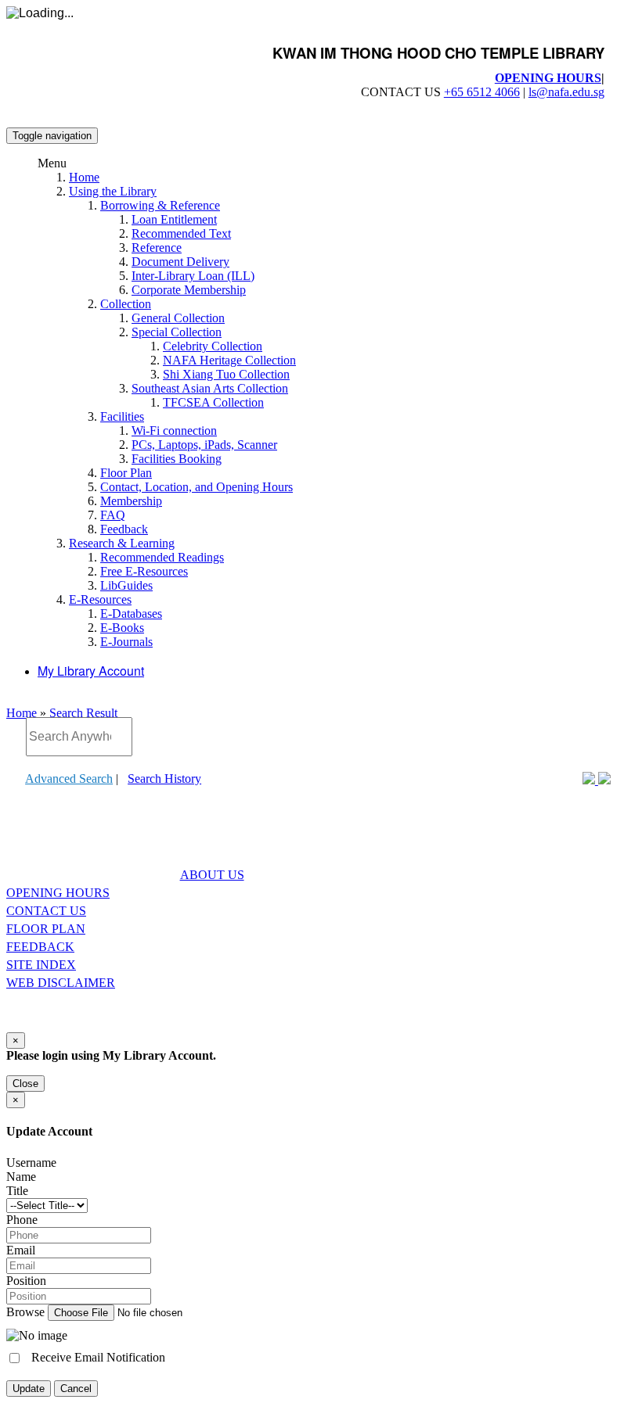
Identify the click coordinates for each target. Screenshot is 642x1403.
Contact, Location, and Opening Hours (196, 486)
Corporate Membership (189, 289)
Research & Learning (122, 543)
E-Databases (131, 613)
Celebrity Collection (212, 346)
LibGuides (126, 585)
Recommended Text (181, 233)
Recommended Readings (162, 557)
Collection (125, 303)
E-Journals (126, 641)
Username (31, 1162)
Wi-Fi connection (174, 430)
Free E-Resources (144, 571)
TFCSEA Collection (213, 402)
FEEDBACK (40, 946)
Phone (22, 1219)
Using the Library (113, 191)
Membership (131, 501)
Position (26, 1280)
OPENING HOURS (548, 77)
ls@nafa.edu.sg (566, 92)
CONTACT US (46, 910)
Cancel (76, 1388)
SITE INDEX (41, 964)
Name (21, 1176)
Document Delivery (180, 261)
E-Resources (100, 599)
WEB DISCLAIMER (60, 982)
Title (17, 1190)
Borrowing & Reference (160, 205)
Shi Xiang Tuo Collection (226, 374)
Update (29, 1388)
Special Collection (177, 332)
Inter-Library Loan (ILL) (193, 275)
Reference (157, 247)
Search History (164, 778)
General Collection (178, 318)
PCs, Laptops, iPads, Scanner (204, 444)
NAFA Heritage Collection (229, 360)
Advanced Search (69, 778)
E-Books (122, 627)
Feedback (124, 529)
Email (20, 1250)
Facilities (122, 416)
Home (84, 177)
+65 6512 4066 (482, 92)
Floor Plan (126, 472)
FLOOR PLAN (45, 928)
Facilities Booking (177, 458)
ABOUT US (212, 874)
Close (25, 1083)
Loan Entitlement (174, 219)
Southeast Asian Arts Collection (210, 388)
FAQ (112, 515)
